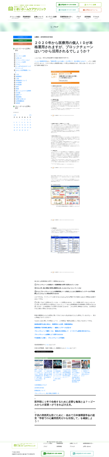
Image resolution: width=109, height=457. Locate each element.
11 (30, 122)
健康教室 (19, 76)
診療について (38, 17)
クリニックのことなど (23, 60)
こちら (47, 344)
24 (27, 127)
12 (14, 125)
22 (22, 127)
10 (27, 122)
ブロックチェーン (39, 393)
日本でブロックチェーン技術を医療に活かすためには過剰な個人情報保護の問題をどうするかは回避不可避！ (48, 374)
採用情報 (88, 17)
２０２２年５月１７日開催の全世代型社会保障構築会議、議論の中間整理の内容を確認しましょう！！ (67, 373)
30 (25, 130)
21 (19, 127)
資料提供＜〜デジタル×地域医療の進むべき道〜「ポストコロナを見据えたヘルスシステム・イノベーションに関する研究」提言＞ (57, 375)
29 (22, 130)
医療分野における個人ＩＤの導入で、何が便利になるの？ (68, 61)
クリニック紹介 (15, 17)
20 (17, 127)
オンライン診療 (91, 4)
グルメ (18, 64)
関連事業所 (27, 17)
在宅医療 (19, 82)
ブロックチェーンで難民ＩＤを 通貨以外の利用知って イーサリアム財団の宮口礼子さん (62, 331)
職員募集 (19, 97)
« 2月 (14, 115)
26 (14, 130)
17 (27, 125)
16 (25, 125)
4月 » (30, 115)
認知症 (18, 103)
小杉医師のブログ (22, 43)
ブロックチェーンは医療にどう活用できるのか (48, 334)
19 (14, 127)
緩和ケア (19, 95)
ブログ (78, 17)
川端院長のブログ (22, 40)
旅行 (17, 86)
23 (25, 127)
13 (17, 125)
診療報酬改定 (20, 101)
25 (30, 127)
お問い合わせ (87, 446)
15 (22, 125)
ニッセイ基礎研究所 (40, 61)
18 (30, 125)
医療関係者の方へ (66, 17)
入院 (17, 78)
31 (27, 130)
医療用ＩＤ (55, 393)
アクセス (96, 17)
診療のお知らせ (21, 99)
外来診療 (19, 84)
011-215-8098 (68, 4)
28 (19, 130)
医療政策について (39, 390)
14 (19, 125)
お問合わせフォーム (91, 10)
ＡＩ (17, 54)
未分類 (18, 93)
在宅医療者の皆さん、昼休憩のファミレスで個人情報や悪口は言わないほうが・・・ (85, 372)
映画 (17, 89)
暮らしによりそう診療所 (23, 91)
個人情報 (49, 393)
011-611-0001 (68, 10)
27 (17, 130)
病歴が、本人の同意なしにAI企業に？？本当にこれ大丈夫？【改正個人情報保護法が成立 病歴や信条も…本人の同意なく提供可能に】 (38, 375)
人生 (17, 74)
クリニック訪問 (21, 62)
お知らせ (19, 58)
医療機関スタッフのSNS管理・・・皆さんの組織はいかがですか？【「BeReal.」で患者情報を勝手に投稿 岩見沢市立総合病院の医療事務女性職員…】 (76, 375)
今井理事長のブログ (40, 385)
